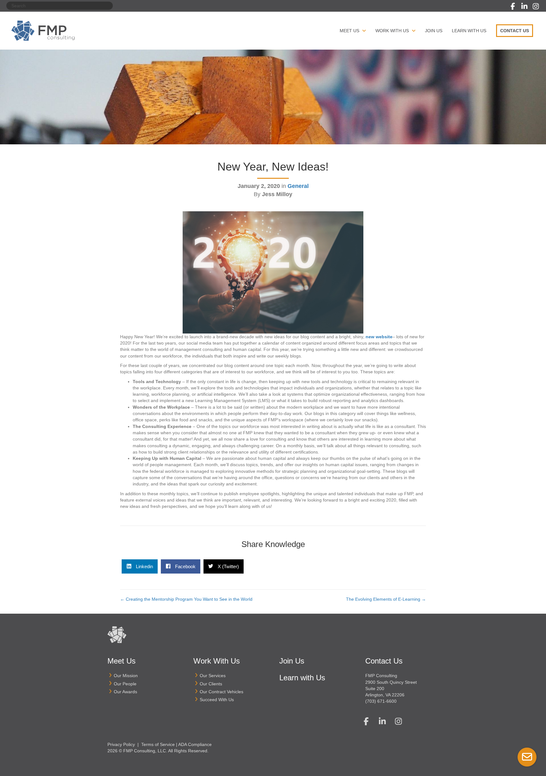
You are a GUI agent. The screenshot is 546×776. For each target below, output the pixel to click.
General (298, 186)
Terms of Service (158, 744)
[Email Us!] (527, 757)
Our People (125, 683)
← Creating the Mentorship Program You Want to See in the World (186, 599)
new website (379, 336)
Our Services (213, 675)
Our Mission (126, 675)
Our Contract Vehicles (221, 691)
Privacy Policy (121, 744)
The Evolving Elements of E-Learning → (386, 599)
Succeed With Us (217, 699)
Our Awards (125, 691)
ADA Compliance (195, 744)
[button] (513, 6)
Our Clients (211, 683)
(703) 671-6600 (381, 701)
